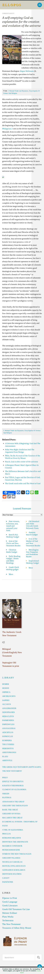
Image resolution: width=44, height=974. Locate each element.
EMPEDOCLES (8, 724)
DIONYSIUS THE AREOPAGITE (15, 842)
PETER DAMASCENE (11, 850)
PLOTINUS (6, 798)
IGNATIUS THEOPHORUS (12, 786)
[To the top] (39, 966)
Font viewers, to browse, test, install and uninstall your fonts (13, 526)
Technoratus (7, 920)
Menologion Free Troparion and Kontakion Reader (32, 553)
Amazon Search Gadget (32, 533)
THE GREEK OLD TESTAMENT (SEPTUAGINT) (21, 767)
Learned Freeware (22, 508)
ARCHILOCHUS (8, 696)
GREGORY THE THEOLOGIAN (15, 806)
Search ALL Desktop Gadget (12, 536)
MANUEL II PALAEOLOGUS (13, 866)
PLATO (5, 756)
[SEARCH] (38, 957)
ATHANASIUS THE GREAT (13, 802)
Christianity (8, 13)
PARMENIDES (8, 720)
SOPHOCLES (7, 736)
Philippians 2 (7, 129)
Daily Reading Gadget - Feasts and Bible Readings (13, 559)
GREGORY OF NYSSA (11, 814)
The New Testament (11, 924)
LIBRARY (8, 677)
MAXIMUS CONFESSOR (12, 846)
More (12, 574)
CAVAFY (5, 878)
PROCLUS (6, 834)
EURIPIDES (7, 740)
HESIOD (5, 688)
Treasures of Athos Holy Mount (16, 928)
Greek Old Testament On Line (16, 909)
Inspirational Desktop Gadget (32, 562)
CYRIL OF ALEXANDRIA (12, 830)
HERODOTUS (8, 748)
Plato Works (7, 916)
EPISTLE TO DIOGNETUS (12, 781)
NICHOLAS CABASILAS (12, 862)
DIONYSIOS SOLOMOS (11, 874)
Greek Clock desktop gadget (12, 568)
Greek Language (9, 901)
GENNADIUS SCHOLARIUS (13, 870)
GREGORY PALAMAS (11, 858)
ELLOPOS (11, 5)
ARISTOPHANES (9, 752)
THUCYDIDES (8, 744)
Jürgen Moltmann (27, 71)
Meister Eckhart (9, 913)
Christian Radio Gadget (11, 551)
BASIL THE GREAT (10, 810)
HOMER (5, 684)
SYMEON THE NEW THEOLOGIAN (16, 854)
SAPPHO (5, 700)
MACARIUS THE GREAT (12, 818)
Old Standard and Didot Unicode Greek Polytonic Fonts (32, 524)
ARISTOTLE (7, 760)
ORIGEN (5, 794)
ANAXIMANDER (9, 708)
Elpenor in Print (9, 898)
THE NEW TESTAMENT (12, 771)
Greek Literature (9, 905)
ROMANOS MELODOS (11, 838)
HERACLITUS (8, 716)
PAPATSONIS (7, 882)
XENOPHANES (8, 712)
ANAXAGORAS (8, 728)
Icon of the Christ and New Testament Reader (13, 543)
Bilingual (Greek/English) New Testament (12, 652)
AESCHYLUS (7, 732)
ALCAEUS (6, 704)
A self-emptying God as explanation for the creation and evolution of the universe (21, 21)
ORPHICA (6, 692)
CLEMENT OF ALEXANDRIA (14, 789)
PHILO (5, 777)
